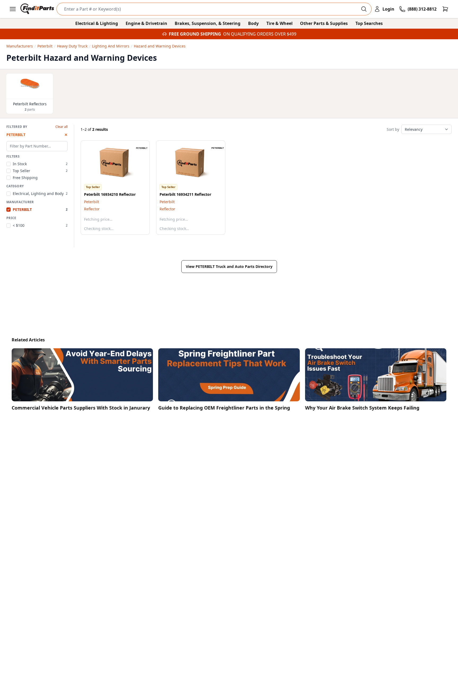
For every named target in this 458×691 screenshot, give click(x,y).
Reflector (92, 208)
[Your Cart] (445, 9)
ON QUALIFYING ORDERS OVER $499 (259, 34)
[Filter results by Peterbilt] (137, 148)
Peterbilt (91, 201)
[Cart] (445, 9)
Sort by (393, 129)
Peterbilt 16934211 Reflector (185, 194)
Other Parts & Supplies (324, 23)
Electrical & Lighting (96, 23)
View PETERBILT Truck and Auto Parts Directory (229, 266)
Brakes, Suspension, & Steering (207, 23)
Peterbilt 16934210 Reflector (110, 194)
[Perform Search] (364, 9)
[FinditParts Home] (37, 9)
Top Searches (369, 23)
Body (253, 23)
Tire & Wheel (279, 23)
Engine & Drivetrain (146, 23)
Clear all (61, 127)
